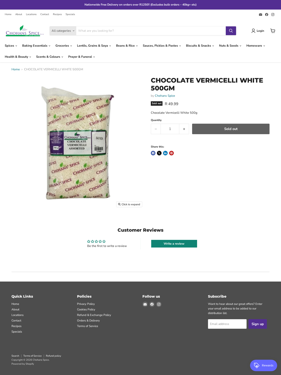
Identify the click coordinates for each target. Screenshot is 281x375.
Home (8, 14)
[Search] (231, 30)
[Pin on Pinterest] (171, 153)
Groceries (62, 46)
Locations (31, 14)
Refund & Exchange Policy (94, 315)
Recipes (57, 14)
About (18, 14)
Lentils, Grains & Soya (93, 46)
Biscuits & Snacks (199, 46)
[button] (258, 30)
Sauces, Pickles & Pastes (161, 46)
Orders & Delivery (88, 320)
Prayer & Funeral (80, 57)
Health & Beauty (17, 57)
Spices (10, 46)
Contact (44, 14)
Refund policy (53, 356)
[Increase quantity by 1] (184, 129)
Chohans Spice (165, 96)
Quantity (156, 120)
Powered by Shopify (22, 364)
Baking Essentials (35, 46)
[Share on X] (159, 153)
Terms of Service (87, 326)
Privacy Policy (86, 304)
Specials (70, 14)
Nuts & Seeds (229, 46)
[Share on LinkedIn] (165, 153)
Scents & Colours (48, 57)
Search (15, 356)
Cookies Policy (86, 309)
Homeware (254, 46)
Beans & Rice (126, 46)
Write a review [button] (174, 244)
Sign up (258, 324)
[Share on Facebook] (153, 153)
